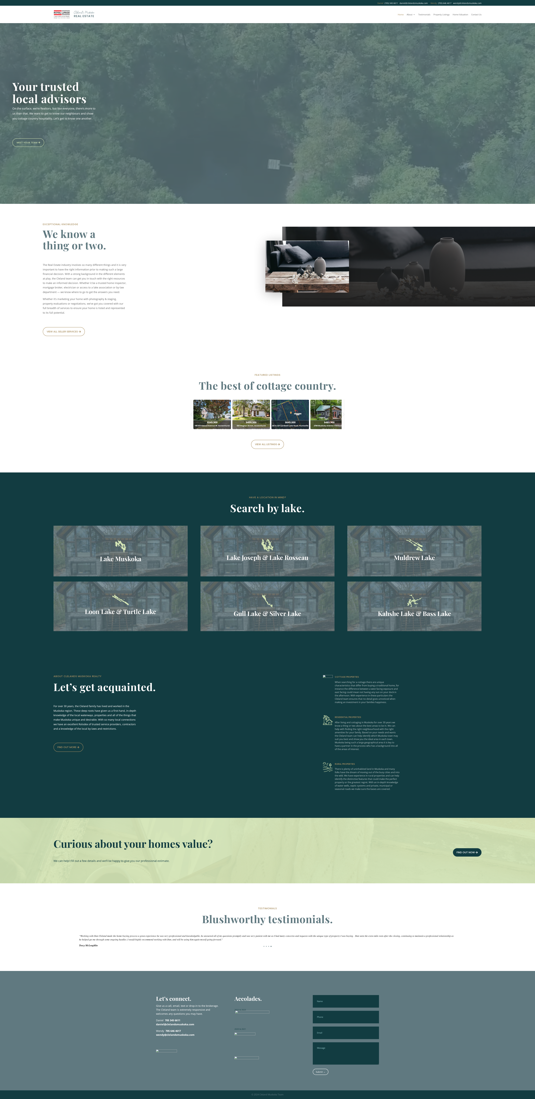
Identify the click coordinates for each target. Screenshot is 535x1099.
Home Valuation (460, 15)
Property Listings (441, 15)
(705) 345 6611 (391, 3)
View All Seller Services (62, 331)
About (409, 15)
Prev (191, 414)
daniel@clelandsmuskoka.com (414, 3)
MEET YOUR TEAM (27, 142)
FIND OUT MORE (66, 747)
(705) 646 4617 (444, 3)
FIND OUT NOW (466, 852)
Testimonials (424, 15)
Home (401, 15)
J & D (82, 949)
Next (343, 414)
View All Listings (266, 444)
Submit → (320, 1071)
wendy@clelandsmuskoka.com (467, 3)
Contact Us (476, 15)
